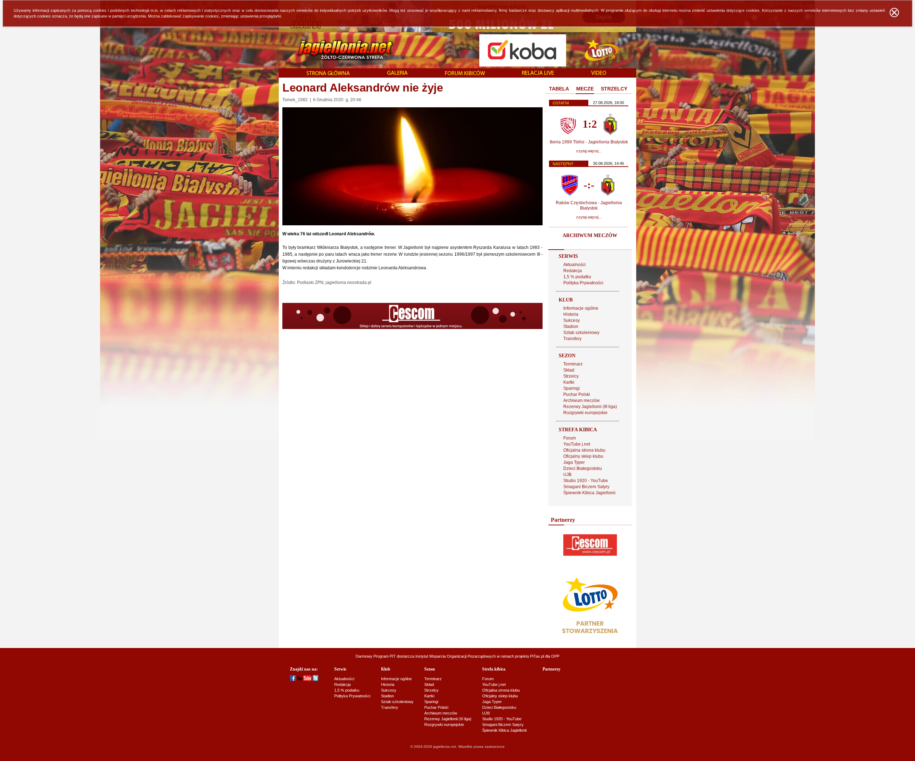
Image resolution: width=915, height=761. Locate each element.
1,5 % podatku (577, 276)
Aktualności (574, 264)
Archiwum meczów (581, 400)
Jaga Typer (574, 462)
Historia (570, 314)
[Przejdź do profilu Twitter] (315, 679)
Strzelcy (571, 376)
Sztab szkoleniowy (581, 332)
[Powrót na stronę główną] (337, 50)
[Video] (598, 73)
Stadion (570, 326)
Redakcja (572, 270)
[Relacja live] (538, 73)
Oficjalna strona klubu (584, 450)
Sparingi (571, 388)
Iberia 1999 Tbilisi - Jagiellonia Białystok (589, 141)
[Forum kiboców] (465, 73)
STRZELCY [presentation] (614, 89)
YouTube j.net (576, 444)
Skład (568, 370)
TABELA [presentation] (559, 89)
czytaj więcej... (589, 151)
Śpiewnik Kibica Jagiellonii (589, 492)
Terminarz (573, 364)
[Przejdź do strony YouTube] (304, 679)
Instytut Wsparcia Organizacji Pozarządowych (455, 656)
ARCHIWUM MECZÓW (590, 235)
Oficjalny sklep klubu (583, 456)
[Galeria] (397, 73)
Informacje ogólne (580, 308)
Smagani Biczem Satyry (586, 486)
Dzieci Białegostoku (582, 468)
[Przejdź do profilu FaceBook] (293, 679)
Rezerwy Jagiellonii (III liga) (590, 406)
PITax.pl (537, 656)
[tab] (559, 89)
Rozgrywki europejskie (585, 412)
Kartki (568, 382)
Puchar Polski (576, 394)
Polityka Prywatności (583, 282)
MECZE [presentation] (585, 89)
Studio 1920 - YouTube (585, 480)
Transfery (572, 338)
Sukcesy (571, 320)
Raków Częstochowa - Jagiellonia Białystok (589, 205)
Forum (569, 438)
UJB (567, 474)
